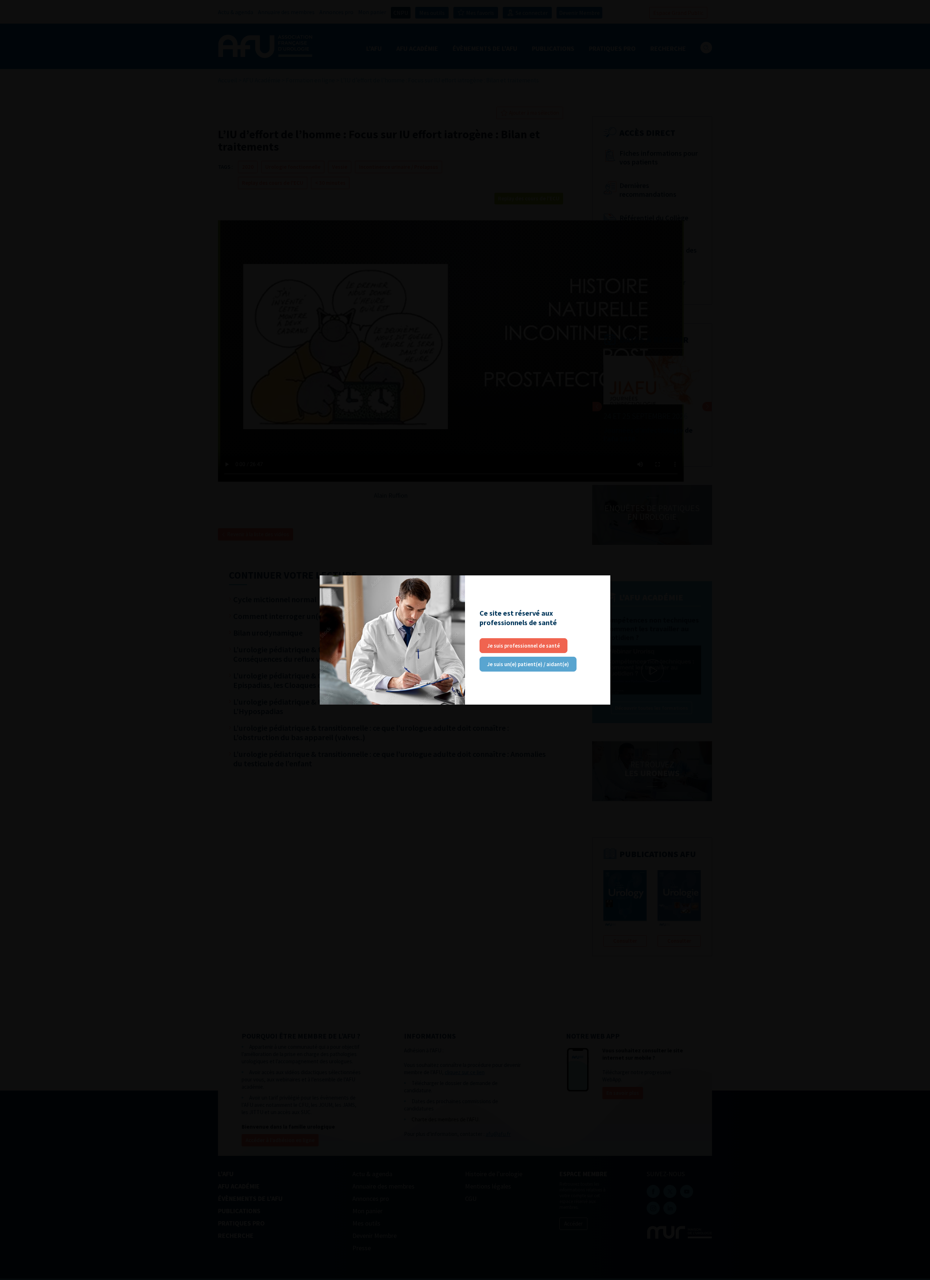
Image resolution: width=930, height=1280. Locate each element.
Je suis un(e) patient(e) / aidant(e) (528, 664)
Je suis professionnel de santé (523, 645)
